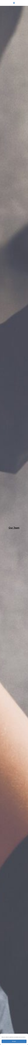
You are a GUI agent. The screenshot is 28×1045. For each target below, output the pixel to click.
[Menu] (14, 3)
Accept (14, 1041)
